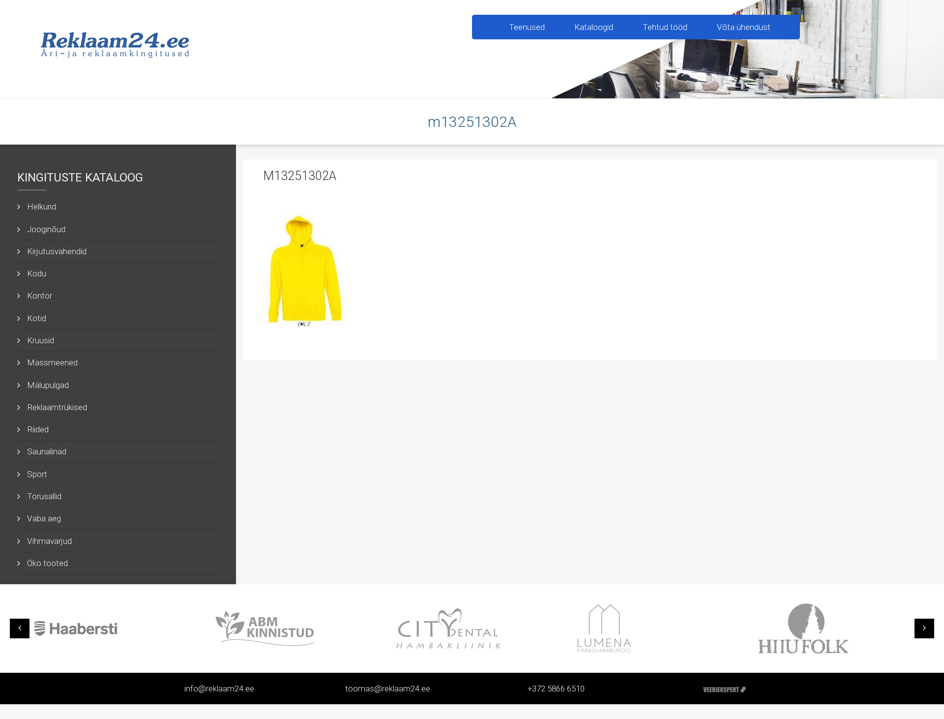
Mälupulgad (48, 385)
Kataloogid (593, 27)
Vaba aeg (44, 518)
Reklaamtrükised (57, 407)
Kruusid (40, 340)
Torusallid (44, 496)
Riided (38, 429)
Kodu (36, 273)
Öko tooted (47, 563)
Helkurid (41, 206)
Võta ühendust (743, 27)
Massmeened (52, 362)
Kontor (39, 295)
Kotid (36, 318)
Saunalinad (46, 451)
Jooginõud (46, 229)
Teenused (527, 27)
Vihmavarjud (49, 541)
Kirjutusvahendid (57, 251)
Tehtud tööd (665, 27)
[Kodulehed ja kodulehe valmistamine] (724, 688)
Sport (37, 474)
